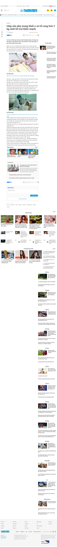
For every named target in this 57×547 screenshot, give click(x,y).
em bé (16, 204)
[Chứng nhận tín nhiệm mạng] (45, 542)
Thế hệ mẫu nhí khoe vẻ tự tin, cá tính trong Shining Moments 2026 (46, 513)
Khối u (8, 204)
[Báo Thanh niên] (5, 531)
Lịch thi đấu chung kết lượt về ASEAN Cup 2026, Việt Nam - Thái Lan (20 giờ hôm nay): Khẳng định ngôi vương (47, 431)
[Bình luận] (2, 32)
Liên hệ (27, 6)
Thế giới (9, 14)
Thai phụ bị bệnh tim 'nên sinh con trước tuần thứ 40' (20, 174)
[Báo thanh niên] (28, 10)
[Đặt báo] (51, 10)
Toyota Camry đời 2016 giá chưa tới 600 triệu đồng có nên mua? (46, 490)
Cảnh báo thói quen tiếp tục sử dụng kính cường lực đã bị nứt (52, 464)
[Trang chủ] (0, 15)
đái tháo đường (29, 204)
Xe (42, 14)
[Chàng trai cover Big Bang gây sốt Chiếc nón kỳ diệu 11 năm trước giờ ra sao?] (42, 388)
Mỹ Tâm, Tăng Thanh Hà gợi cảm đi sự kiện (46, 378)
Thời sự (6, 14)
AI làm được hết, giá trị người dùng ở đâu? (46, 397)
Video (45, 14)
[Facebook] (52, 6)
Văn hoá (26, 523)
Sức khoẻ (14, 523)
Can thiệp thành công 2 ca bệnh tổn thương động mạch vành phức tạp (46, 455)
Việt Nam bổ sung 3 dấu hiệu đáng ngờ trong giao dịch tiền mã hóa (46, 471)
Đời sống (15, 14)
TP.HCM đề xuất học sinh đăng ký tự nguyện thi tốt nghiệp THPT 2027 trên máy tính (47, 412)
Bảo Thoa (11, 32)
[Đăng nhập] (55, 10)
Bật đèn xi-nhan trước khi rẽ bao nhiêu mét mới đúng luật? (46, 494)
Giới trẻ (22, 14)
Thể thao (36, 14)
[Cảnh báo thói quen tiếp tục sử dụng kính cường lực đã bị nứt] (42, 465)
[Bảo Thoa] (8, 32)
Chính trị (3, 14)
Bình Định (20, 204)
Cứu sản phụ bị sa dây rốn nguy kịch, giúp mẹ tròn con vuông (21, 178)
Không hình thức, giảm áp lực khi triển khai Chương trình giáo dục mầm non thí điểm (46, 416)
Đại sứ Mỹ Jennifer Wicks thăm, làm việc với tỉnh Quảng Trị (46, 285)
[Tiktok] (53, 6)
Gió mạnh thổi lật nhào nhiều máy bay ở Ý (46, 361)
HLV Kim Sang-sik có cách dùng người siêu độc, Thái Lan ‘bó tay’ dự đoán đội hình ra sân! (47, 436)
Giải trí (34, 14)
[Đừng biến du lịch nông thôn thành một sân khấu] (42, 352)
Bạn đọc (50, 521)
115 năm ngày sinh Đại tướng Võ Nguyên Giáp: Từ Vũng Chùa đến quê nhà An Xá (52, 276)
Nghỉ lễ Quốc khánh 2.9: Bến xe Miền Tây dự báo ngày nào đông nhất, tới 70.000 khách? (52, 333)
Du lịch (28, 14)
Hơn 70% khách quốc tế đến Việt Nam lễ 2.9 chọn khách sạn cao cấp (46, 358)
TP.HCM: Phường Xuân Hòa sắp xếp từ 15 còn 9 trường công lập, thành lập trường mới (52, 406)
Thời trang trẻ (52, 14)
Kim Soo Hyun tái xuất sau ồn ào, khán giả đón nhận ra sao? (52, 369)
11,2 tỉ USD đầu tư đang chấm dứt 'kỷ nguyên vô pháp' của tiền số (47, 475)
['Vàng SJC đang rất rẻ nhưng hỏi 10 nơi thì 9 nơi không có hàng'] (42, 314)
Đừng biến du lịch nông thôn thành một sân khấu (52, 351)
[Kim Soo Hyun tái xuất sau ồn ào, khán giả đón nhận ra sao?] (42, 371)
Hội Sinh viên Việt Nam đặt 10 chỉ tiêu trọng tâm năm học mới (46, 394)
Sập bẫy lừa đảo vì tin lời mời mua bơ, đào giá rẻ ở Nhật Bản (52, 293)
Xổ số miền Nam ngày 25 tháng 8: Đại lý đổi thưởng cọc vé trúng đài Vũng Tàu (46, 343)
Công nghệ (40, 14)
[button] (2, 24)
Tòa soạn (30, 531)
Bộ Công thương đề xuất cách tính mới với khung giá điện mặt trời (46, 320)
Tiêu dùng (47, 14)
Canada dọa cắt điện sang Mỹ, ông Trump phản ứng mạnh (47, 304)
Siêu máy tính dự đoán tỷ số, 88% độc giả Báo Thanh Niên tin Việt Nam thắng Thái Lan (51, 425)
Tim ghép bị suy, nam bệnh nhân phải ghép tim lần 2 (47, 451)
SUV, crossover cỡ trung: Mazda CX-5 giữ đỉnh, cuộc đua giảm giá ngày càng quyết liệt (52, 484)
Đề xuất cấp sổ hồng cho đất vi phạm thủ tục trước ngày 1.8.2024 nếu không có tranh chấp (46, 324)
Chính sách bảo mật (37, 531)
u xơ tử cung (12, 204)
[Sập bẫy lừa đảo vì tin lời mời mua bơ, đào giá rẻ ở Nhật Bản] (42, 295)
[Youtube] (50, 6)
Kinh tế (12, 14)
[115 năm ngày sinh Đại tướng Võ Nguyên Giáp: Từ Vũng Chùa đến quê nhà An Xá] (42, 276)
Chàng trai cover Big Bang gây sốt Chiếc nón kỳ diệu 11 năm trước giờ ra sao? (52, 387)
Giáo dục (24, 14)
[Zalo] (55, 6)
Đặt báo (17, 531)
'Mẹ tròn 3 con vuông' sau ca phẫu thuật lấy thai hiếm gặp (20, 75)
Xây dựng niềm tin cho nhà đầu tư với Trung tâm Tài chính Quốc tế (46, 300)
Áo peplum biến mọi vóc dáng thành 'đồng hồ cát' (46, 509)
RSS (26, 531)
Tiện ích (24, 6)
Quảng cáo (22, 531)
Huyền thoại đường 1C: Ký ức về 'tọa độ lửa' (47, 281)
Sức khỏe (18, 14)
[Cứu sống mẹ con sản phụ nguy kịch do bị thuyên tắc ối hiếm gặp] (13, 168)
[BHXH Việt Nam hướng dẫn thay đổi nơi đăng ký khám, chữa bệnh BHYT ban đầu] (42, 446)
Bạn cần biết (19, 6)
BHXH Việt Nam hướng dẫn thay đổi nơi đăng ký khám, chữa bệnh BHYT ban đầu (52, 445)
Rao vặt (50, 523)
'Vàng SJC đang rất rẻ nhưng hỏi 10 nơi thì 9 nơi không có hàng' (52, 313)
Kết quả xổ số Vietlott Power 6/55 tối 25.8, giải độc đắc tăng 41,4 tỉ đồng (46, 339)
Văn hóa (30, 14)
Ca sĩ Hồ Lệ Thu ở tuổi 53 (42, 375)
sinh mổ (24, 204)
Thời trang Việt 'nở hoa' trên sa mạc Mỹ (52, 502)
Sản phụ (34, 204)
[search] (11, 10)
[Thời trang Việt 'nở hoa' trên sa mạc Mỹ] (42, 503)
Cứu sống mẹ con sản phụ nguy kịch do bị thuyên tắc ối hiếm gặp (28, 166)
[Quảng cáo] (48, 10)
